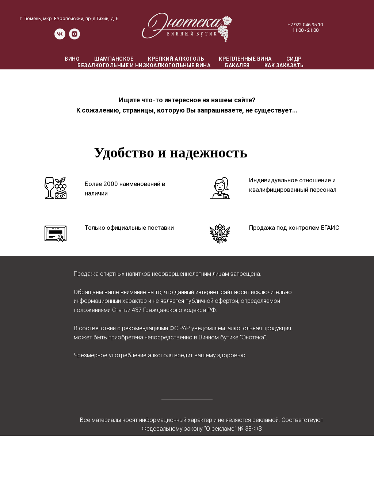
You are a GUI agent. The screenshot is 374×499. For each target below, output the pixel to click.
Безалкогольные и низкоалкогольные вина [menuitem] (143, 65)
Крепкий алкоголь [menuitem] (176, 59)
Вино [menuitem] (72, 59)
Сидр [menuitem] (294, 59)
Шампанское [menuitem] (113, 59)
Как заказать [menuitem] (284, 65)
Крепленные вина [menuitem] (245, 59)
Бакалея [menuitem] (237, 65)
